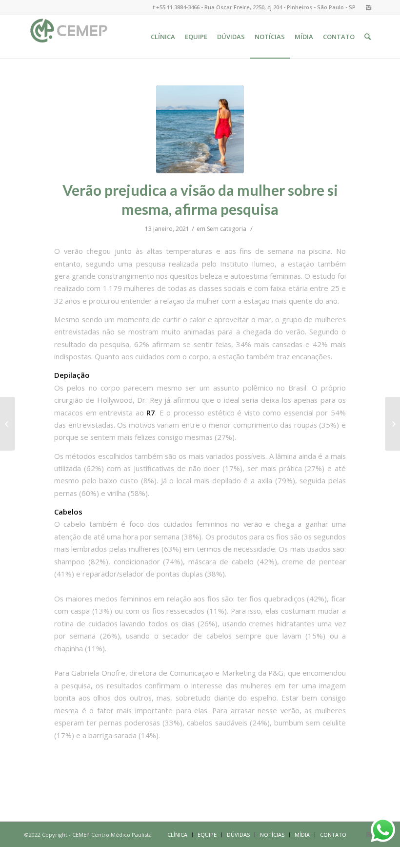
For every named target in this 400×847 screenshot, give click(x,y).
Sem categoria (226, 229)
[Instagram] (368, 7)
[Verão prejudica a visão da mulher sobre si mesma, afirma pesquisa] (200, 129)
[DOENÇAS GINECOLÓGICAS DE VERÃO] (7, 424)
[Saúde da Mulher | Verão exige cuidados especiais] (392, 424)
